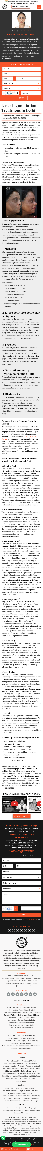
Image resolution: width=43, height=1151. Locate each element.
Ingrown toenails (9, 1066)
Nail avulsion (26, 1071)
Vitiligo (31, 1068)
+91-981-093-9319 (16, 3)
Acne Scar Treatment (28, 1088)
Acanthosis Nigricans (11, 1068)
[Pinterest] (25, 930)
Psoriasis (25, 1061)
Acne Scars (22, 1036)
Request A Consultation (20, 7)
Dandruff (19, 1110)
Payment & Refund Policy (22, 1141)
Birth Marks (6, 1076)
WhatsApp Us (23, 1144)
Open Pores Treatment (30, 1098)
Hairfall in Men (13, 1108)
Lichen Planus (18, 1076)
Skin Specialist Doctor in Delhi (21, 1028)
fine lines (35, 1096)
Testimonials (27, 1012)
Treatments (21, 1032)
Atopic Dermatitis (13, 1061)
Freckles (14, 1048)
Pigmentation (13, 1038)
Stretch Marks (25, 1043)
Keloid (32, 1079)
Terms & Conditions (21, 921)
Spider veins (21, 1081)
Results (7, 1015)
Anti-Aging (22, 1041)
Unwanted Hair (10, 1041)
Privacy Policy (28, 919)
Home (10, 30)
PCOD (20, 1073)
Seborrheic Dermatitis (31, 1073)
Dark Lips (14, 1043)
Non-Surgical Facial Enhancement (15, 1046)
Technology (22, 1015)
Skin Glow (31, 1036)
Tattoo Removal (25, 1048)
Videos (13, 1015)
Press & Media (33, 1015)
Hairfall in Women (32, 1110)
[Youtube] (17, 930)
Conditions (14, 30)
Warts (32, 1061)
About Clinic (29, 1010)
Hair (22, 1104)
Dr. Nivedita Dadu (29, 1007)
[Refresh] (17, 93)
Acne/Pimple (11, 1036)
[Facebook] (9, 930)
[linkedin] (26, 994)
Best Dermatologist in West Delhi (21, 1025)
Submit (21, 98)
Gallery (37, 1012)
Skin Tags (36, 1076)
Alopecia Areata (9, 1110)
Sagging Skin (28, 1093)
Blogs (33, 1017)
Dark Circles (32, 1041)
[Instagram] (13, 930)
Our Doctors (17, 1007)
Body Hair (25, 1101)
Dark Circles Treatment (11, 1098)
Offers (27, 1017)
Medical (21, 1057)
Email (31, 1149)
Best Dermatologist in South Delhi (21, 1023)
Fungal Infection (32, 1066)
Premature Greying (27, 1108)
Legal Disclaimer (23, 1139)
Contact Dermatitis (9, 1073)
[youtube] (22, 994)
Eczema (28, 1076)
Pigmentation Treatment (29, 1091)
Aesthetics (20, 30)
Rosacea (24, 1068)
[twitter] (17, 994)
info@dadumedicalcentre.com (24, 986)
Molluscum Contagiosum (14, 1063)
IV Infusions (35, 1046)
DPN (37, 1068)
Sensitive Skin (11, 1079)
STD (17, 1071)
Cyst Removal (24, 1079)
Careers (20, 1017)
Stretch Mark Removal (12, 1101)
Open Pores (15, 1088)
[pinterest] (30, 994)
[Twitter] (29, 930)
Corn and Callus (31, 1063)
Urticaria (21, 1066)
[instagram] (13, 994)
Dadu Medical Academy (12, 1012)
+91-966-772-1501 (28, 3)
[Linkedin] (21, 930)
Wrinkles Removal (15, 1093)
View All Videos (21, 816)
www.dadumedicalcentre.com (15, 1119)
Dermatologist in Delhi (26, 1020)
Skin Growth (10, 1071)
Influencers (12, 1020)
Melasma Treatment (10, 1091)
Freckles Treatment (23, 1096)
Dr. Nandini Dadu (16, 1010)
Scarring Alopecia (21, 1113)
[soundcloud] (35, 994)
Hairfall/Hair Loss (27, 1038)
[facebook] (8, 994)
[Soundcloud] (33, 930)
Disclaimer (35, 919)
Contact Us (21, 973)
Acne (34, 1071)
